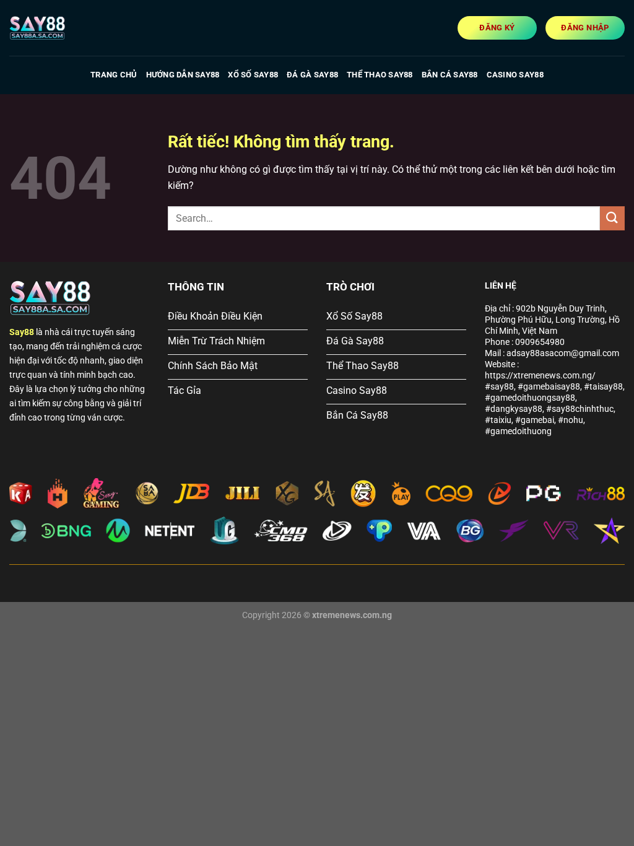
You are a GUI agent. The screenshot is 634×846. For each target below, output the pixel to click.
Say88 (21, 332)
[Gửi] (612, 218)
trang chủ (113, 74)
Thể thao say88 (380, 74)
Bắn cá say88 (450, 74)
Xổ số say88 (253, 74)
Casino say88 (515, 74)
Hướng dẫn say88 (183, 74)
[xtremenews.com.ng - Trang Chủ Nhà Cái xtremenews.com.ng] (71, 28)
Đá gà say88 (312, 74)
